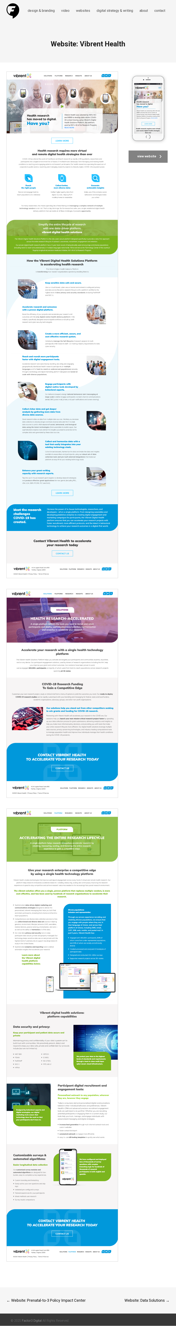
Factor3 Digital (32, 1321)
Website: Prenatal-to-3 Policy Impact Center (46, 1300)
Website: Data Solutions (147, 1300)
